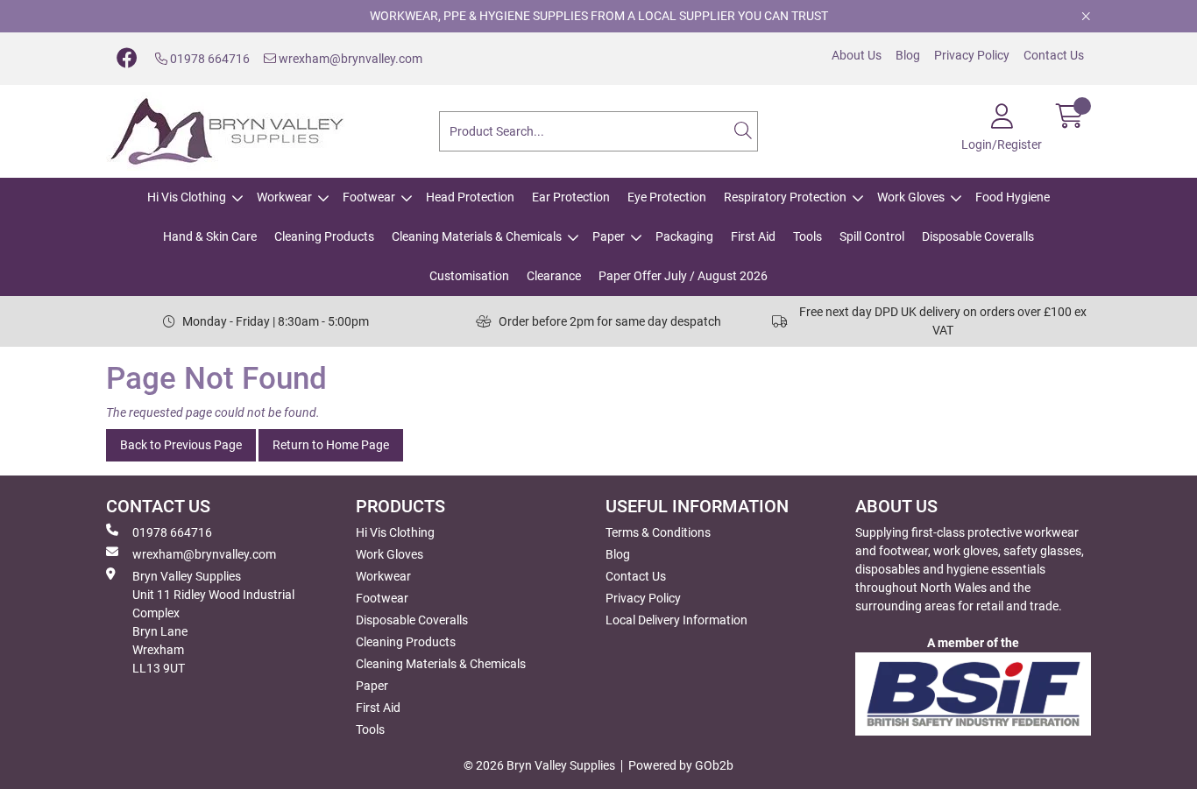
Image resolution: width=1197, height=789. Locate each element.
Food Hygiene (1012, 197)
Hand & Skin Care (210, 236)
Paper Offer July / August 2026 (683, 276)
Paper (608, 236)
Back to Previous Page (181, 445)
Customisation (469, 276)
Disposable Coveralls (978, 236)
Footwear (369, 197)
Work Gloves (911, 197)
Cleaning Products (324, 236)
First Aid (753, 236)
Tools (807, 236)
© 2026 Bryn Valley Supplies (539, 765)
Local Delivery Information (676, 620)
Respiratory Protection (785, 197)
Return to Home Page (331, 445)
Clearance (554, 276)
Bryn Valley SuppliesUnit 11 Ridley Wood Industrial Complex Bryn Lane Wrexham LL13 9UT (213, 622)
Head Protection (470, 197)
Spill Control (871, 236)
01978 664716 (208, 59)
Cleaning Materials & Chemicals (477, 236)
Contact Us (1053, 55)
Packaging (684, 236)
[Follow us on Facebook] (127, 58)
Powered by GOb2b (680, 765)
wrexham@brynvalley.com (349, 59)
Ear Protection (571, 197)
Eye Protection (666, 197)
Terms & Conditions (658, 532)
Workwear (284, 197)
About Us (857, 55)
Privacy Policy (971, 55)
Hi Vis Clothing (186, 197)
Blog (908, 55)
